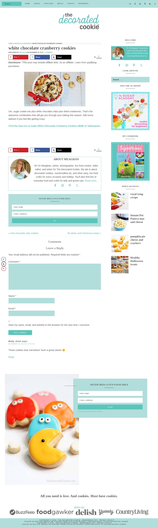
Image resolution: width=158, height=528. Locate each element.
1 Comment (48, 52)
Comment (14, 261)
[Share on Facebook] (3, 259)
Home (10, 43)
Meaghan (22, 52)
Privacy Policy (106, 520)
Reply (11, 357)
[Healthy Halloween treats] (120, 265)
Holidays (17, 43)
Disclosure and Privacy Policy (90, 411)
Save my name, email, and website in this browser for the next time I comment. (49, 325)
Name (12, 296)
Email (12, 308)
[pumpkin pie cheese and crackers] (120, 244)
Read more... (91, 180)
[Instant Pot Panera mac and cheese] (120, 223)
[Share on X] (3, 264)
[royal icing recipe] (120, 201)
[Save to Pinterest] (3, 268)
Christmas (27, 43)
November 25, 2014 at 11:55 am (21, 344)
